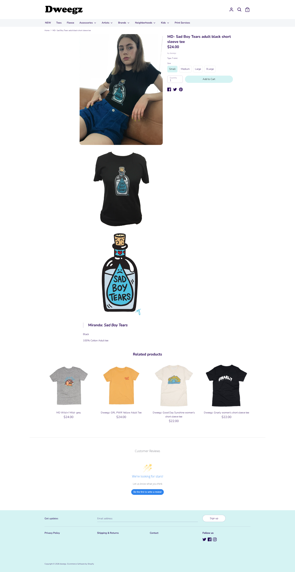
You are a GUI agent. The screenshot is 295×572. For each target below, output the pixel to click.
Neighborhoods (144, 22)
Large (198, 69)
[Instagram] (215, 539)
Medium (185, 69)
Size (169, 63)
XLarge (210, 69)
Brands (122, 22)
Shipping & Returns (108, 533)
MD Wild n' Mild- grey (68, 412)
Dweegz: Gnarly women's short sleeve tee (226, 412)
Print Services (182, 22)
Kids (163, 22)
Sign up (214, 518)
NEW (48, 22)
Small (172, 69)
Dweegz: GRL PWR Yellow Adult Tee (121, 412)
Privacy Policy (52, 533)
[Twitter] (205, 539)
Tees (59, 22)
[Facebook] (210, 539)
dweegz (173, 53)
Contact (154, 533)
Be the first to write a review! (147, 491)
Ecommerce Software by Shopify (80, 564)
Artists (106, 22)
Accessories (86, 22)
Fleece (70, 22)
